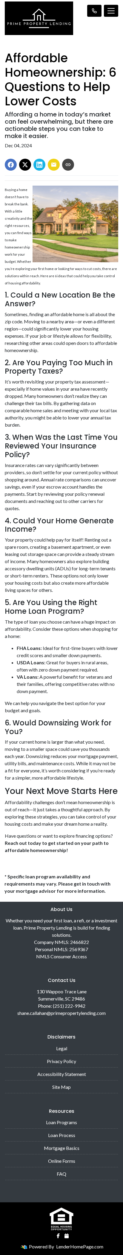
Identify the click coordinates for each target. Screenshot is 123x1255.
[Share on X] (25, 165)
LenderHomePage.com (79, 1246)
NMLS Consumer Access (61, 956)
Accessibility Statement (61, 1074)
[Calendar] (66, 1235)
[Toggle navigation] (111, 11)
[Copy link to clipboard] (68, 165)
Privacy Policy (61, 1061)
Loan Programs (61, 1122)
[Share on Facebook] (11, 165)
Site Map (61, 1087)
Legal (61, 1048)
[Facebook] (58, 1235)
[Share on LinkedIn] (39, 165)
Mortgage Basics (61, 1148)
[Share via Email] (54, 165)
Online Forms (61, 1161)
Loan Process (61, 1135)
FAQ (61, 1174)
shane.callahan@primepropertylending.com (61, 1013)
